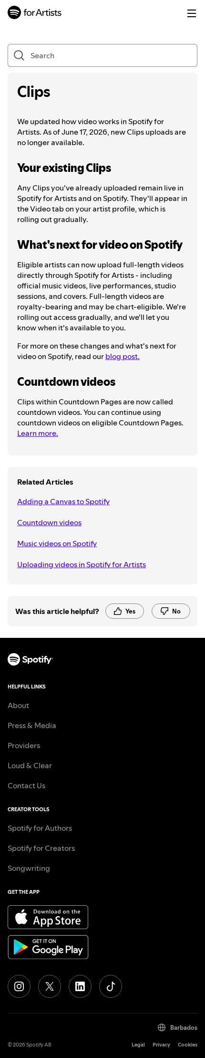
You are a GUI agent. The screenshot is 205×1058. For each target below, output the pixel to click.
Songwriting (29, 868)
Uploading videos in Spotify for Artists (81, 564)
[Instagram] (19, 986)
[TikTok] (110, 986)
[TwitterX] (49, 986)
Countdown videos (49, 522)
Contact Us (26, 785)
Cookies (187, 1044)
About (18, 705)
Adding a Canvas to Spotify (63, 501)
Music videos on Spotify (57, 543)
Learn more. (37, 433)
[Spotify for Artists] (35, 13)
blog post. (122, 356)
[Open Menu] (191, 13)
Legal (138, 1044)
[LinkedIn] (80, 986)
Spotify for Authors (40, 828)
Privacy (161, 1044)
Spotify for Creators (41, 848)
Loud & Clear (30, 765)
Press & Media (32, 725)
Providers (24, 745)
